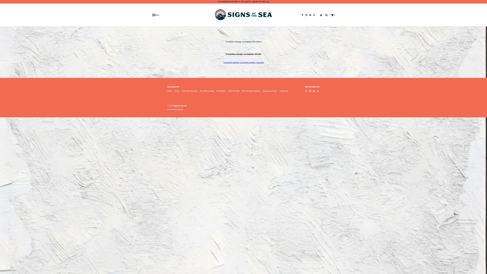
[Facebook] (306, 91)
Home (169, 91)
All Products (221, 91)
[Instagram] (310, 91)
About (177, 91)
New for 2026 (234, 91)
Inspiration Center (270, 91)
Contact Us (284, 91)
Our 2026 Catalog (207, 91)
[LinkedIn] (314, 91)
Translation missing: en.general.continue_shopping (243, 62)
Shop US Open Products (251, 91)
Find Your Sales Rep (190, 91)
